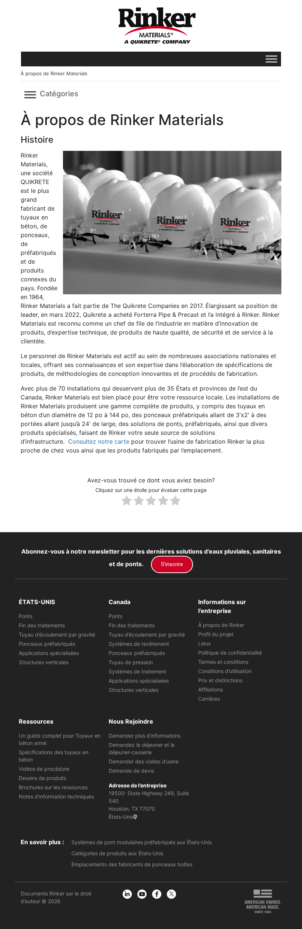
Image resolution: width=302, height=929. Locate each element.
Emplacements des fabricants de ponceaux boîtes (131, 864)
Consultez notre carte (98, 441)
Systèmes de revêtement (139, 644)
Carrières (209, 699)
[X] (171, 894)
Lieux (204, 643)
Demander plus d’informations (144, 735)
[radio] (127, 501)
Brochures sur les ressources (53, 787)
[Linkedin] (127, 894)
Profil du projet (215, 634)
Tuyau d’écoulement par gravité (57, 634)
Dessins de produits (42, 778)
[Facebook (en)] (156, 894)
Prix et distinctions (220, 680)
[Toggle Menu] (271, 58)
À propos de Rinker (221, 625)
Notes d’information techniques (56, 796)
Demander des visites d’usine (144, 761)
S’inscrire (172, 564)
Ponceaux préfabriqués (47, 644)
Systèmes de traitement (137, 671)
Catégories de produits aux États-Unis (117, 853)
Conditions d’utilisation (225, 671)
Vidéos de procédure (44, 769)
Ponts (25, 616)
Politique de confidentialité (230, 652)
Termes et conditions (223, 662)
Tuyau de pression (131, 662)
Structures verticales (44, 662)
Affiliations (210, 689)
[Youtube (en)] (142, 894)
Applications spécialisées (49, 653)
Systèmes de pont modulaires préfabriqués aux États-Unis (141, 842)
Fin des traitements (42, 625)
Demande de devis (131, 770)
